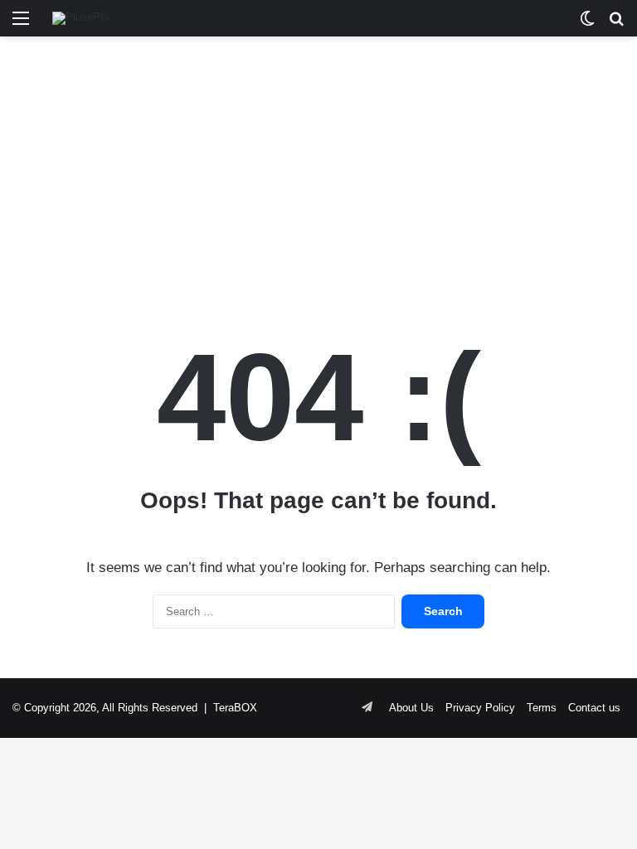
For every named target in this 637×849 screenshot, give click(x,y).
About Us (411, 707)
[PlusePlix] (81, 18)
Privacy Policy (480, 707)
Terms (542, 707)
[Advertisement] (318, 169)
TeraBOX (235, 707)
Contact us (594, 707)
